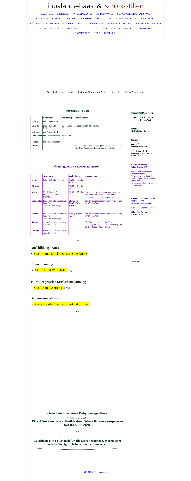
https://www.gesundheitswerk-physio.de (99, 197)
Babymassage (123, 19)
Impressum (110, 33)
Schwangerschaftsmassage (133, 14)
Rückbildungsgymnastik (45, 23)
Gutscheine (56, 28)
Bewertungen (145, 28)
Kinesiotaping (104, 19)
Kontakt (102, 28)
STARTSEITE (90, 472)
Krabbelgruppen (145, 19)
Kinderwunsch (105, 14)
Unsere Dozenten (82, 14)
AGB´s (97, 33)
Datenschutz (82, 33)
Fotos (90, 28)
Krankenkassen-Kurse (147, 23)
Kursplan (69, 23)
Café (81, 23)
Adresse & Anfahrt (122, 28)
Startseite (47, 14)
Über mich (63, 14)
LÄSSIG (42, 28)
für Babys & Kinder (119, 23)
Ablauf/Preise (75, 28)
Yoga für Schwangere (49, 19)
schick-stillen (95, 23)
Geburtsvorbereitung (79, 19)
